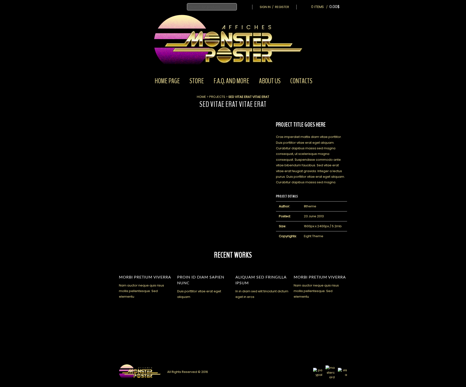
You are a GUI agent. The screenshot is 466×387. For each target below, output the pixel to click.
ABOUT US (270, 81)
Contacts (301, 81)
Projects (217, 96)
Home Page (167, 81)
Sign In (265, 7)
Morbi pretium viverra (145, 277)
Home (201, 96)
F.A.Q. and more (231, 81)
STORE (197, 81)
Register (282, 7)
